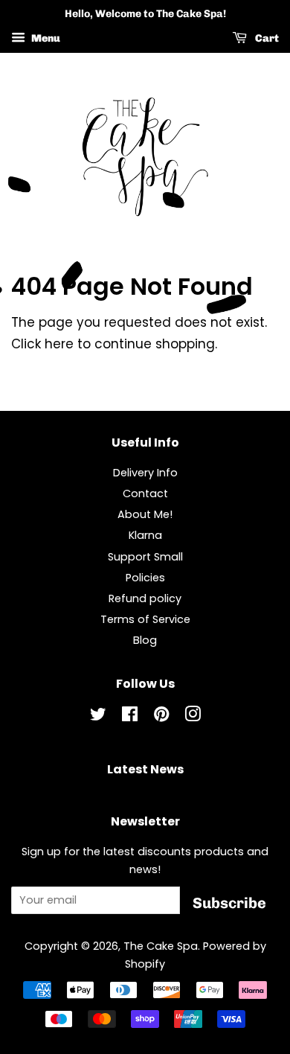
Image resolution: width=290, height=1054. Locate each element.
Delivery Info (145, 472)
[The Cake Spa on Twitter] (98, 716)
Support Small (145, 556)
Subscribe (229, 903)
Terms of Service (145, 619)
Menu (44, 38)
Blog (145, 640)
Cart (266, 38)
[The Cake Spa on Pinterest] (161, 716)
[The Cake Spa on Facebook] (129, 716)
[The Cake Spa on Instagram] (192, 716)
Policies (145, 577)
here (59, 344)
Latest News (145, 769)
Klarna (145, 535)
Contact (145, 493)
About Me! (145, 514)
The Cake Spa (160, 946)
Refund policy (145, 598)
